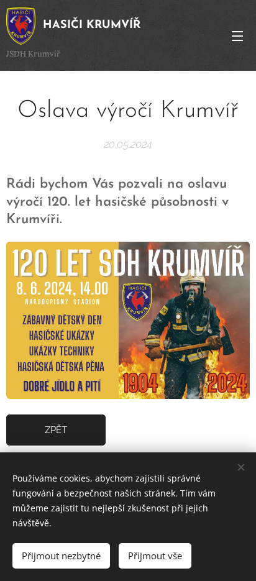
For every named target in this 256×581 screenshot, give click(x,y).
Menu (237, 35)
